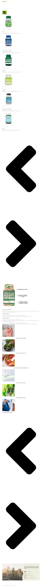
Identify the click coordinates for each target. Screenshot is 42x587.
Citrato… (3, 128)
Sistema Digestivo (5, 126)
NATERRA (4, 1)
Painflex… (4, 70)
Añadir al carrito (4, 28)
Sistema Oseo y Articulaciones (7, 29)
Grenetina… (4, 89)
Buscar (6, 13)
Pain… (3, 31)
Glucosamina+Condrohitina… (7, 109)
